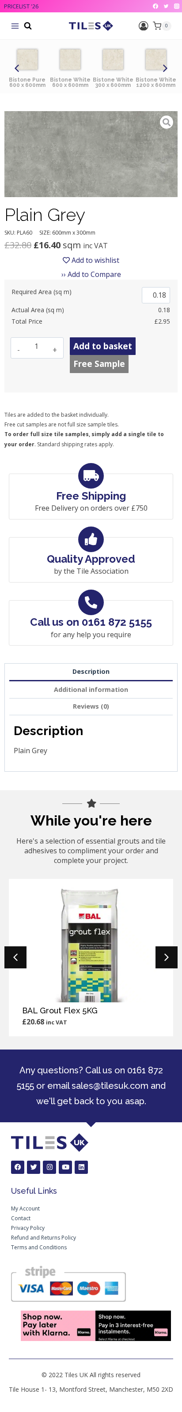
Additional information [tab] (91, 689)
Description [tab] (91, 671)
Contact (20, 1218)
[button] (17, 68)
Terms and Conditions (39, 1247)
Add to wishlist (94, 260)
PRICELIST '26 (21, 6)
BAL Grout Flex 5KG (60, 1010)
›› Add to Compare (91, 274)
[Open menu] (15, 26)
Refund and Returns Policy (43, 1237)
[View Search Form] (28, 26)
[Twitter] (166, 6)
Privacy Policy (28, 1228)
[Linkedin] (81, 1167)
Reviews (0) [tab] (91, 706)
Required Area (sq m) (41, 292)
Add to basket (102, 346)
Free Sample (99, 364)
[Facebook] (155, 6)
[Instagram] (176, 6)
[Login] (143, 25)
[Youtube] (65, 1167)
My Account (25, 1208)
